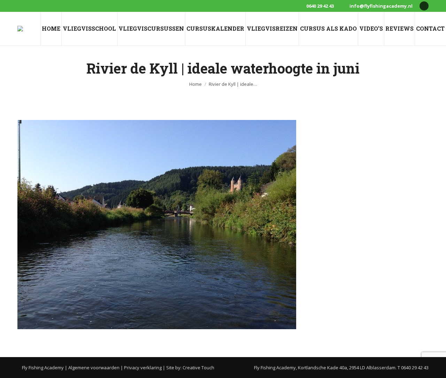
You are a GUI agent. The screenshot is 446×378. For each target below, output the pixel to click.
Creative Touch (198, 367)
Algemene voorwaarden (94, 367)
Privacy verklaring (143, 367)
